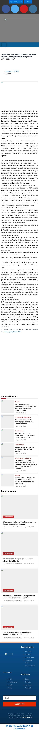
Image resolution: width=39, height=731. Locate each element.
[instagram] (33, 9)
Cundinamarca (19, 431)
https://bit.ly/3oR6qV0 (13, 332)
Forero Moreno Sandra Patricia (13, 526)
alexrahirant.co (27, 717)
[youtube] (24, 9)
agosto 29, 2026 (21, 412)
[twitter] (15, 9)
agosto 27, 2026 (21, 471)
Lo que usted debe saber (23, 417)
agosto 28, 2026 (21, 440)
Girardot (17, 475)
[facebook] (6, 9)
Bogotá (17, 401)
